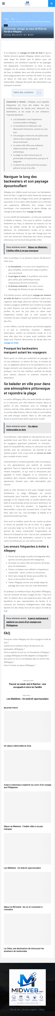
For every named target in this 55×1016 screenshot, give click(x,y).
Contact (41, 1009)
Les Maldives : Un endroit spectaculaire (27, 698)
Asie (5, 25)
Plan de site (15, 1009)
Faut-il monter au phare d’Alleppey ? (19, 665)
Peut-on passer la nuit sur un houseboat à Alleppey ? (27, 652)
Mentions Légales (29, 1009)
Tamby (8, 35)
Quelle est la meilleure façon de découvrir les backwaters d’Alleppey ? (23, 647)
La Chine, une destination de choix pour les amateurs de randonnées (24, 949)
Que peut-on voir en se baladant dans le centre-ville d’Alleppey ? (26, 660)
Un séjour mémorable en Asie (17, 746)
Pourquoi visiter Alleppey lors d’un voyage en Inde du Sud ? (27, 641)
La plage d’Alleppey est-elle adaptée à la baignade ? (26, 655)
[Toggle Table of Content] (38, 92)
